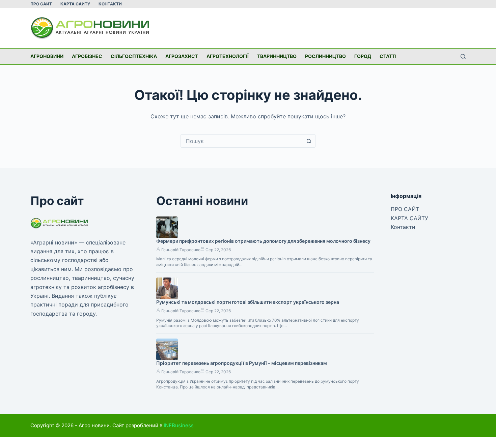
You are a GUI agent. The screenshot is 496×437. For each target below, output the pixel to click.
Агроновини (46, 56)
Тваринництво (277, 56)
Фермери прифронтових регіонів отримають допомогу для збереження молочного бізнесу (263, 241)
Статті (388, 56)
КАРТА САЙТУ (75, 3)
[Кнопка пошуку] (308, 141)
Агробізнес (87, 56)
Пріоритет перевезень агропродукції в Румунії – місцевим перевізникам (241, 363)
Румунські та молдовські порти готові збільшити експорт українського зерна (247, 302)
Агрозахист (181, 56)
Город (362, 56)
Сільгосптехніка (134, 56)
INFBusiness (179, 425)
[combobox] (241, 141)
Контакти (110, 3)
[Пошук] (463, 56)
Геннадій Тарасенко (180, 249)
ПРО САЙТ (41, 3)
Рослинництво (325, 56)
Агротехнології (227, 56)
